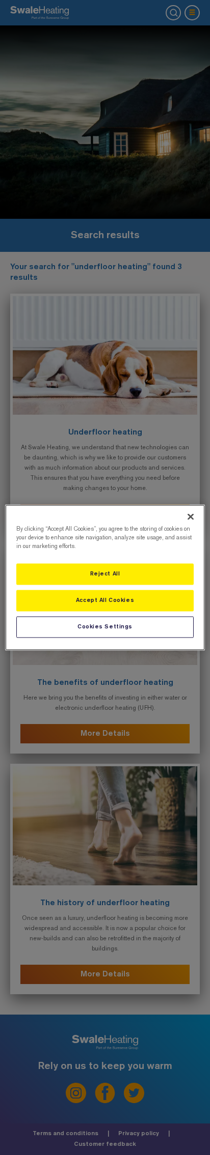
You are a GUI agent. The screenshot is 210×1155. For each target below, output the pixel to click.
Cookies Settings (105, 626)
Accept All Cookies (105, 600)
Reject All (105, 573)
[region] (104, 578)
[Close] (190, 517)
